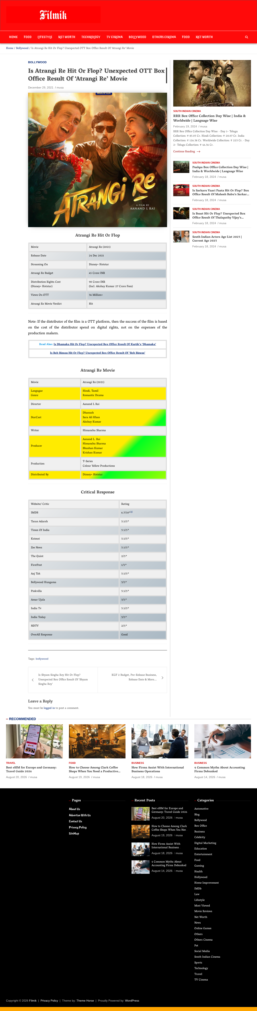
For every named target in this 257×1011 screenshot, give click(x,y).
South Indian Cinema (187, 111)
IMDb (197, 889)
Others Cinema (164, 37)
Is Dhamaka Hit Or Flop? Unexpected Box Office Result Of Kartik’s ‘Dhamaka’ (105, 344)
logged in (49, 708)
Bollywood (137, 37)
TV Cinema (114, 37)
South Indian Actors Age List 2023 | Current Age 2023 (217, 239)
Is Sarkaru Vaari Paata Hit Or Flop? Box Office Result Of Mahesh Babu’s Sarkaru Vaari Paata (220, 194)
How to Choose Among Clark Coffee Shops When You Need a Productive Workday (93, 771)
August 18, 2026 (142, 777)
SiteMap (74, 833)
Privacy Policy (78, 827)
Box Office (200, 826)
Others (198, 934)
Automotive (201, 809)
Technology (90, 37)
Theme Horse (85, 1000)
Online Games (202, 928)
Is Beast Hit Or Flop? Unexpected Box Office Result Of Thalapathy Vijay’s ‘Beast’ (218, 218)
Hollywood (200, 877)
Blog (197, 815)
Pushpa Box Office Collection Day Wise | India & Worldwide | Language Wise (220, 169)
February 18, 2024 (204, 176)
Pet (196, 946)
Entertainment (203, 854)
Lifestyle (45, 37)
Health (198, 872)
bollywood (42, 658)
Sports (198, 963)
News (197, 923)
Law (196, 894)
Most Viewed (202, 906)
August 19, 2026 (79, 777)
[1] (132, 512)
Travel (10, 763)
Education (200, 849)
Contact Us (75, 821)
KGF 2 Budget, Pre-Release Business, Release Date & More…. (134, 677)
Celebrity (199, 837)
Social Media (202, 951)
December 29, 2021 (40, 87)
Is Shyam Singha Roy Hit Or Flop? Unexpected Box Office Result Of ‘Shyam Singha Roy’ (63, 680)
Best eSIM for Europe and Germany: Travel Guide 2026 (31, 770)
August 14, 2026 (204, 777)
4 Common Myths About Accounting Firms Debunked (219, 770)
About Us (74, 809)
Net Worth (66, 37)
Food (28, 37)
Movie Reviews (203, 911)
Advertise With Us (80, 815)
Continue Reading (184, 152)
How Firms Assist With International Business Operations (158, 770)
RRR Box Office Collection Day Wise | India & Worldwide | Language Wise (209, 118)
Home (13, 37)
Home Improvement (206, 883)
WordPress (132, 1000)
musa (60, 87)
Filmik (33, 1000)
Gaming (199, 866)
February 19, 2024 (185, 126)
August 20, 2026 (16, 777)
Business (138, 763)
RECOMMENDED (22, 719)
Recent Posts (145, 801)
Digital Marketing (205, 843)
